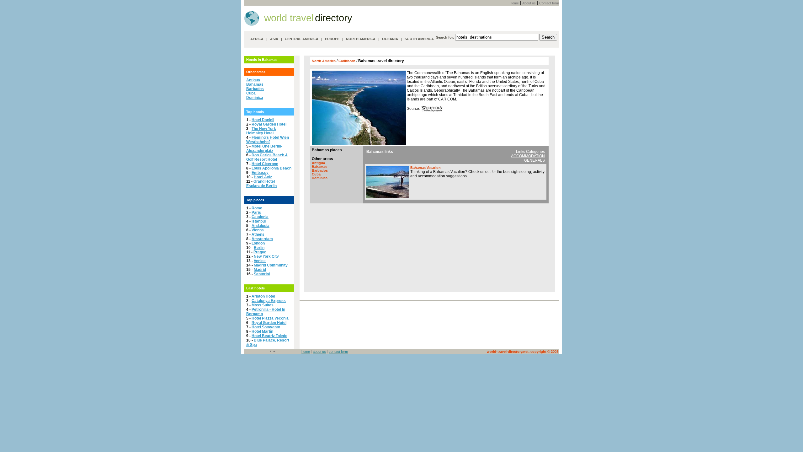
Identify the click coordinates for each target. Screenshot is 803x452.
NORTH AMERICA (360, 39)
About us (529, 3)
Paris (256, 212)
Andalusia (260, 225)
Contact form (549, 3)
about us (319, 351)
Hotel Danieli (263, 120)
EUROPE (332, 39)
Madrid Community (271, 265)
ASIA (274, 39)
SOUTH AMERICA (419, 39)
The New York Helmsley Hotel (261, 130)
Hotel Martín (262, 331)
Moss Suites (263, 305)
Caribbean (347, 61)
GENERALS (534, 160)
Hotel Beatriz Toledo (269, 336)
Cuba (251, 93)
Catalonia (260, 217)
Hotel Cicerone (265, 164)
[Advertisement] (429, 247)
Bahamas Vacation (425, 168)
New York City (266, 256)
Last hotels (255, 288)
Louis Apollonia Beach (271, 168)
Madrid (260, 269)
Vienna (258, 230)
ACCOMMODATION (528, 156)
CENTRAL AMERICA (301, 39)
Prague (259, 252)
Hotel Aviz (263, 177)
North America (324, 61)
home (305, 351)
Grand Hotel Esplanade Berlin (261, 183)
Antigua (253, 80)
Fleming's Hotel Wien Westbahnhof (267, 139)
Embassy (260, 172)
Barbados (255, 89)
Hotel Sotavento (266, 327)
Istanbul (259, 221)
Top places (255, 200)
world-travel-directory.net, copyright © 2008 (522, 351)
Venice (260, 261)
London (258, 243)
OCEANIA (390, 39)
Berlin (259, 247)
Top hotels (255, 112)
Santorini (262, 274)
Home (514, 3)
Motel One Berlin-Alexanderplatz (264, 148)
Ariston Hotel (263, 296)
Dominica (254, 97)
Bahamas (254, 84)
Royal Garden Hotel (269, 124)
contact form (338, 351)
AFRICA (256, 39)
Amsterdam (262, 239)
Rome (257, 208)
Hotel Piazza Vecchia (270, 318)
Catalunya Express (269, 301)
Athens (258, 234)
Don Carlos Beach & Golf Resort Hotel (267, 157)
